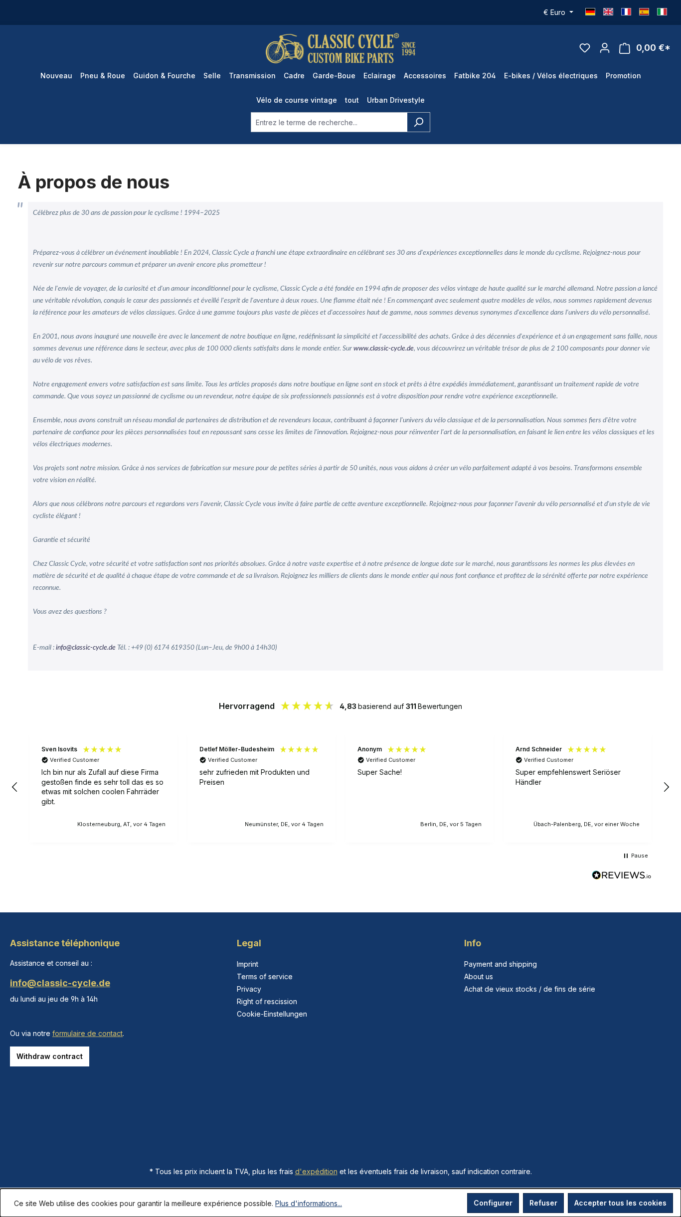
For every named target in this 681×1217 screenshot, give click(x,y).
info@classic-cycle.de (86, 647)
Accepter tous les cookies (620, 1203)
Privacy (249, 989)
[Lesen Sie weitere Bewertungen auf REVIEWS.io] (622, 876)
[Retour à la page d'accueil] (340, 48)
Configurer (493, 1203)
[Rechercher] (418, 122)
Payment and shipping (500, 964)
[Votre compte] (605, 48)
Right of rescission (267, 1001)
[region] (340, 787)
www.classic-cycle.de (383, 348)
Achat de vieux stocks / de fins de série (529, 989)
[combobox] (329, 122)
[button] (15, 787)
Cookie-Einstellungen (272, 1014)
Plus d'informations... (308, 1203)
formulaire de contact (87, 1033)
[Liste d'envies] (585, 48)
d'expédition (316, 1171)
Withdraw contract (49, 1056)
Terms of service (265, 976)
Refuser (543, 1203)
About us (478, 976)
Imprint (247, 964)
